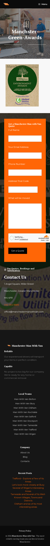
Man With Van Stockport (25, 421)
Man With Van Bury (25, 403)
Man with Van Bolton (25, 399)
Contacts (25, 461)
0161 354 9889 (11, 304)
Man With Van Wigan (25, 434)
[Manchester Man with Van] (6, 4)
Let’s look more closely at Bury (28, 484)
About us (25, 452)
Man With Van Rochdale (25, 412)
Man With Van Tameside (25, 425)
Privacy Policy (25, 530)
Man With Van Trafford (25, 429)
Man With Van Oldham (25, 408)
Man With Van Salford (25, 416)
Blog (25, 457)
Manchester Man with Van (23, 535)
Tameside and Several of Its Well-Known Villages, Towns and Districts (28, 497)
